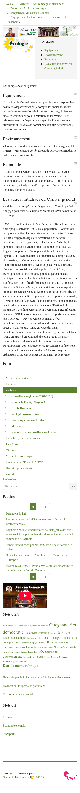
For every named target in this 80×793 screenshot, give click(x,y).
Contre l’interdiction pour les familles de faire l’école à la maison (39, 547)
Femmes (42, 642)
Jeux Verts (12, 444)
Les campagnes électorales (48, 4)
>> (73, 486)
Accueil (10, 4)
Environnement (53, 55)
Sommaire (7, 661)
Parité (5, 651)
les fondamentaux (21, 625)
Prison (37, 651)
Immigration (8, 647)
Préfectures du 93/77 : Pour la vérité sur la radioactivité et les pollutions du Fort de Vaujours (39, 568)
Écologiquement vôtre (25, 414)
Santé (40, 656)
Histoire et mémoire (57, 642)
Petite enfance (14, 651)
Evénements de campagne (27, 642)
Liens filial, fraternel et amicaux (24, 438)
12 (46, 507)
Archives (24, 4)
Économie (50, 59)
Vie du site (12, 450)
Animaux (45, 625)
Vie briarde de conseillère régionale (33, 432)
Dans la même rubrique (20, 665)
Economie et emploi (14, 638)
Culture (52, 632)
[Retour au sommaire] (75, 93)
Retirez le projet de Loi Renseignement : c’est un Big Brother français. (37, 521)
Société (54, 656)
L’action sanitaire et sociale (18, 694)
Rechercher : (10, 479)
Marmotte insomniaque (19, 456)
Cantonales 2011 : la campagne (28, 8)
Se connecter (23, 777)
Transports (22, 661)
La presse (11, 384)
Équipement (51, 50)
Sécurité (47, 656)
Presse (30, 651)
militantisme (8, 625)
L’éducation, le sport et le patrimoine (24, 686)
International (19, 647)
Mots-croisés (59, 647)
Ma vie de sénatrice (17, 378)
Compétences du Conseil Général (29, 13)
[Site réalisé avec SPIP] (70, 775)
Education (31, 638)
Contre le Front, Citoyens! (28, 402)
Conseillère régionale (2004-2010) (32, 396)
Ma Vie (16, 426)
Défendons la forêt (16, 513)
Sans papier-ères (29, 656)
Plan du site (9, 777)
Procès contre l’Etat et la (24, 462)
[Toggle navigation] (72, 8)
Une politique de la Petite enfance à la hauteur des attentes (37, 677)
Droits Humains (21, 408)
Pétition (24, 651)
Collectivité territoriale (37, 632)
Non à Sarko (70, 647)
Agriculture (35, 625)
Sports (15, 661)
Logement (38, 647)
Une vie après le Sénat (19, 468)
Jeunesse (29, 647)
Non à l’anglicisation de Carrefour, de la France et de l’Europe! (37, 557)
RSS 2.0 (39, 777)
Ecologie (63, 632)
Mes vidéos (48, 647)
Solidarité (64, 656)
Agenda (10, 474)
